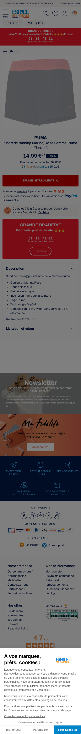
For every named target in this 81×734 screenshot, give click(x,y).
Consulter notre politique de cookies (24, 716)
